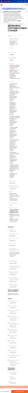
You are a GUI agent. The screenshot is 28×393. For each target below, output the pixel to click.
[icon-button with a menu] (26, 4)
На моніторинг (20, 391)
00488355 (12, 69)
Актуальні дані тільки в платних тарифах (14, 387)
